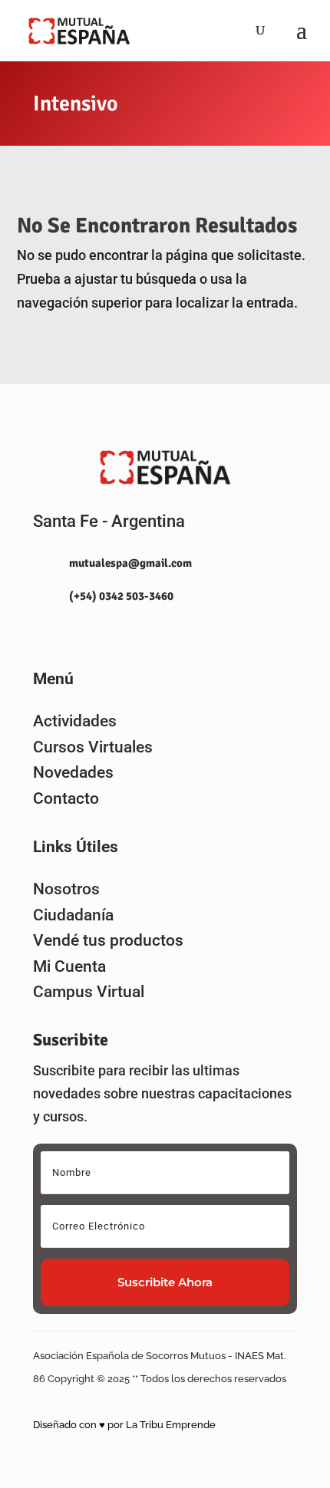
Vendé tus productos (108, 940)
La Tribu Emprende (171, 1424)
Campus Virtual (88, 992)
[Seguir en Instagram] (38, 632)
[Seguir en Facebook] (72, 632)
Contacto (66, 798)
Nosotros (66, 889)
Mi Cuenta (69, 966)
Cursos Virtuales (93, 747)
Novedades (73, 772)
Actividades (75, 721)
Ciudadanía (73, 915)
